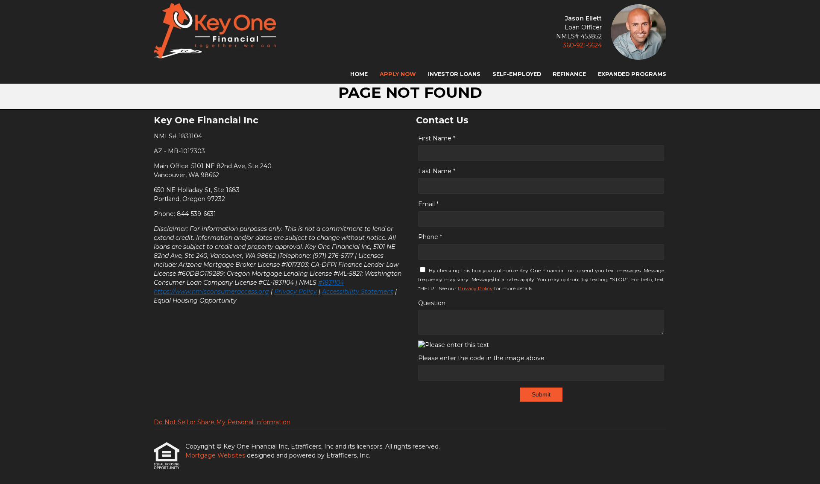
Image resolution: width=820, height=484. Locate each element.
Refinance (569, 74)
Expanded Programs (632, 74)
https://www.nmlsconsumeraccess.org (211, 291)
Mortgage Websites (216, 455)
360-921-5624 (582, 45)
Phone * (430, 237)
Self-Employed (516, 74)
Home (359, 74)
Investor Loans (454, 74)
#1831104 (331, 282)
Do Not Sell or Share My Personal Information (222, 422)
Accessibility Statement (357, 291)
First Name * (436, 138)
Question (431, 303)
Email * (428, 204)
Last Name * (436, 171)
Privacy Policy (295, 291)
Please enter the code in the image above (481, 358)
